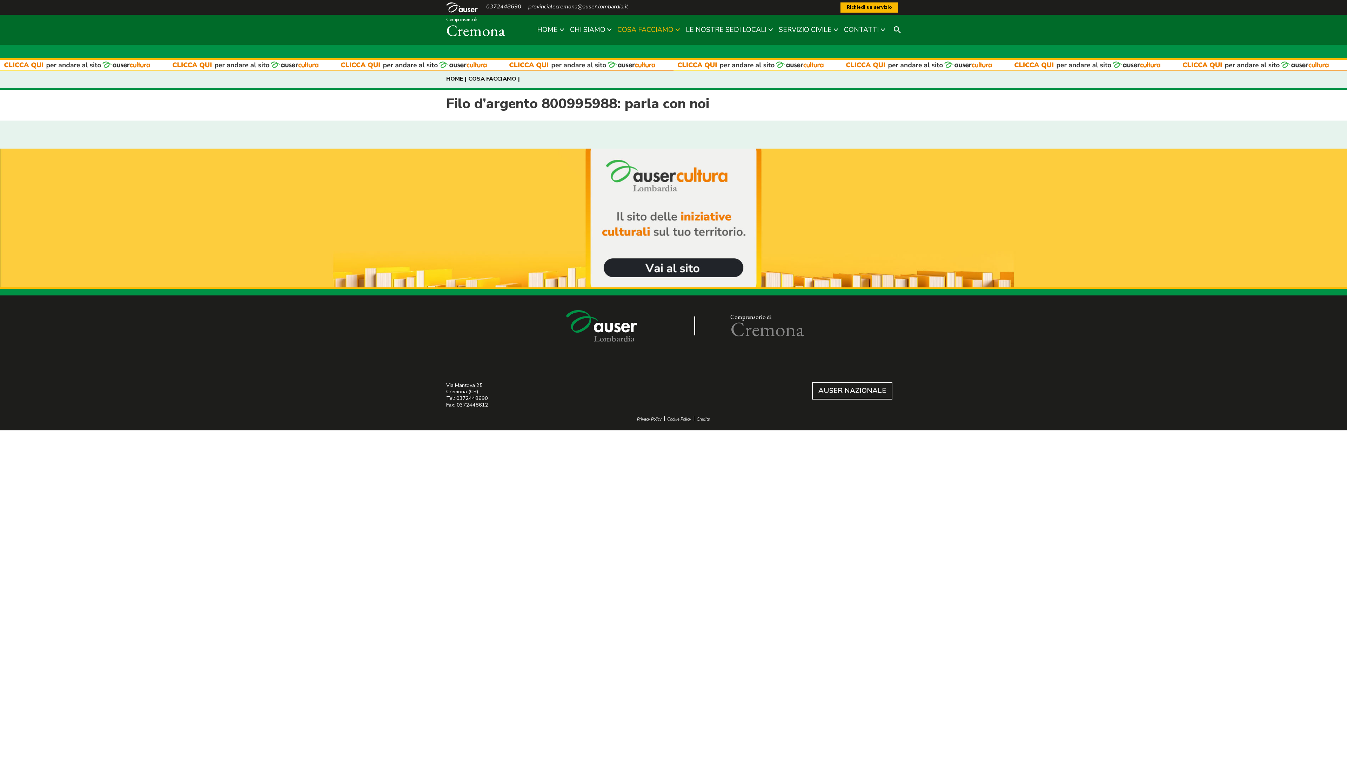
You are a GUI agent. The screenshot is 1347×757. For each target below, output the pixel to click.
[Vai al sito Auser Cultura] (673, 219)
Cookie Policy (679, 419)
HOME (547, 29)
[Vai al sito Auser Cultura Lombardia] (673, 65)
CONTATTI (861, 29)
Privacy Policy (649, 419)
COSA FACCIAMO (645, 29)
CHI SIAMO (587, 29)
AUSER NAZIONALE (852, 390)
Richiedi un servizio (869, 7)
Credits (703, 419)
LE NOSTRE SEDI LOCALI (726, 29)
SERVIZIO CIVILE (805, 29)
